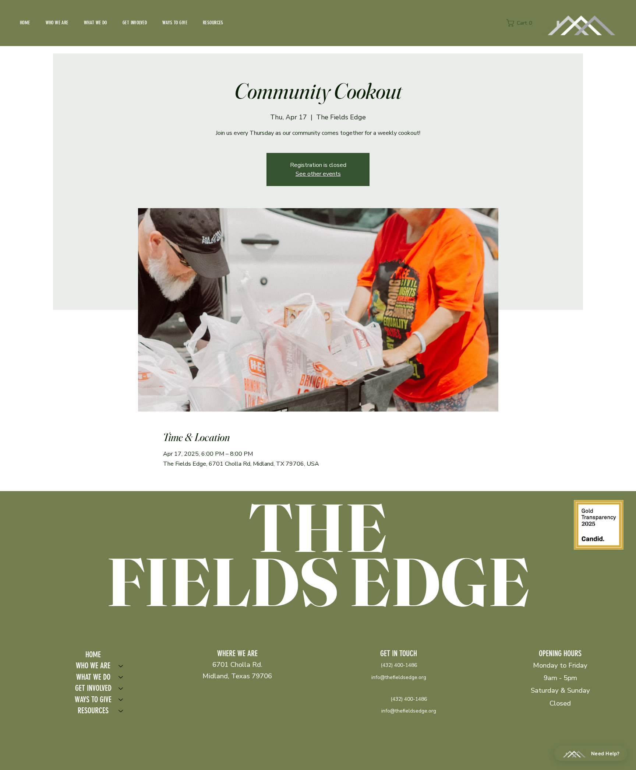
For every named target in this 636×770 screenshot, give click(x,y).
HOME (93, 654)
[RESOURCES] (121, 711)
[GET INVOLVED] (121, 688)
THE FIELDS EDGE (318, 554)
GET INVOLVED (93, 688)
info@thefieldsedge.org (398, 677)
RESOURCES (93, 710)
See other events (318, 174)
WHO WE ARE (93, 665)
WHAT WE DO (93, 677)
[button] (521, 23)
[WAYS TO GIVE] (121, 700)
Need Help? (605, 753)
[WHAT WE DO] (121, 677)
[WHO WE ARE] (121, 666)
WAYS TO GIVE (93, 699)
